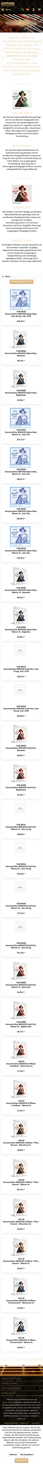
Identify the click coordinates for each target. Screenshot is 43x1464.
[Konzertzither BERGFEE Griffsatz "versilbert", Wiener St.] (20, 1089)
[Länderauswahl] (28, 9)
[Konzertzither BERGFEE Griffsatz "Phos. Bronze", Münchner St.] (20, 1128)
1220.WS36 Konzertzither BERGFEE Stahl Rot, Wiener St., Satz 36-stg (21, 905)
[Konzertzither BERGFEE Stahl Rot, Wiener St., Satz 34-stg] (20, 852)
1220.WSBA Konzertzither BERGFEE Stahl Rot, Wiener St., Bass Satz (21, 984)
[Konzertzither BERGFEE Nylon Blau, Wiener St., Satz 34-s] (20, 457)
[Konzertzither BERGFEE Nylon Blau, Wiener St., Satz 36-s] (20, 497)
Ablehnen (13, 1454)
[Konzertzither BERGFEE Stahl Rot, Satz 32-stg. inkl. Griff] (20, 655)
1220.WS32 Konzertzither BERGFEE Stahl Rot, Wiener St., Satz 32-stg (21, 827)
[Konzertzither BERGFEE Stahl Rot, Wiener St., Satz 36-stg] (20, 891)
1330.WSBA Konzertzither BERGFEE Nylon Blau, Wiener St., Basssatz (21, 590)
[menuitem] (6, 9)
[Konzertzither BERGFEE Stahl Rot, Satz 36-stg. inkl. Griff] (20, 694)
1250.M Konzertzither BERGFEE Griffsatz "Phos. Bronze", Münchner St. (21, 1142)
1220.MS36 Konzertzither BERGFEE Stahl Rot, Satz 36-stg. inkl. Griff (21, 708)
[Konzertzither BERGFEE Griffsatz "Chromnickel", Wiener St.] (20, 1326)
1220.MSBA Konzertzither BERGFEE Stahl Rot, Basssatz (21, 748)
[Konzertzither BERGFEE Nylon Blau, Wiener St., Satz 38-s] (20, 536)
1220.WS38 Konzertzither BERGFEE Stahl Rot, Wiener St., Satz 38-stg (21, 945)
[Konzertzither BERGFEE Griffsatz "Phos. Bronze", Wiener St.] (20, 1168)
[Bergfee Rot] (22, 195)
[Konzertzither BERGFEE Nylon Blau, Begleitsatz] (20, 378)
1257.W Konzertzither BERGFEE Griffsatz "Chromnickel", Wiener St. (21, 1340)
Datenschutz (25, 1423)
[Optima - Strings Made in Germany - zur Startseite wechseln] (7, 4)
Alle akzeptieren (26, 1454)
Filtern (7, 276)
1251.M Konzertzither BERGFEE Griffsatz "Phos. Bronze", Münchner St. (21, 1221)
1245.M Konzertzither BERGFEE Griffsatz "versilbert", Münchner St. (21, 1063)
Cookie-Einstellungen (11, 1423)
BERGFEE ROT (22, 207)
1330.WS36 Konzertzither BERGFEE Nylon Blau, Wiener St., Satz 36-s (21, 511)
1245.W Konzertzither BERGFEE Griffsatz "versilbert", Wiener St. (21, 1103)
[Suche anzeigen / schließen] (22, 9)
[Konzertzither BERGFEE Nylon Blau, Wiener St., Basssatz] (20, 576)
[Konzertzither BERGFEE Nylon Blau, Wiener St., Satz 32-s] (20, 418)
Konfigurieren (21, 1460)
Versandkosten (8, 1402)
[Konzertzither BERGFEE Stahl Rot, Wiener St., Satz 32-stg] (20, 812)
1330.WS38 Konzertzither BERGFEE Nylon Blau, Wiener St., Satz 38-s (21, 550)
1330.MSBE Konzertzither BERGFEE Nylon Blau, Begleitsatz (21, 392)
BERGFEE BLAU (22, 146)
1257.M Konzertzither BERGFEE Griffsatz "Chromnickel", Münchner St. (21, 1300)
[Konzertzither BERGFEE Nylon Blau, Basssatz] (20, 339)
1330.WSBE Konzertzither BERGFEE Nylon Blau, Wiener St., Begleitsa (21, 629)
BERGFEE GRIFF (22, 240)
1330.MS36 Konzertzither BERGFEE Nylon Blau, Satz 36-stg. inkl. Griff (21, 313)
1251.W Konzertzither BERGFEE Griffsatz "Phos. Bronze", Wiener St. (21, 1261)
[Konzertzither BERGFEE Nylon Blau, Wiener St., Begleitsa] (20, 615)
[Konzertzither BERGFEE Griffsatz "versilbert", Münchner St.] (20, 1049)
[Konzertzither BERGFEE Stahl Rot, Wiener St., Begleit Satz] (20, 1010)
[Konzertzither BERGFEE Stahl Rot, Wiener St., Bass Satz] (20, 970)
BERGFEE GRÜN (22, 113)
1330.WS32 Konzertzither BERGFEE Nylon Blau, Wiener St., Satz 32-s (21, 432)
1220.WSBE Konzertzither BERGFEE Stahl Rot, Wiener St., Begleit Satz (21, 1024)
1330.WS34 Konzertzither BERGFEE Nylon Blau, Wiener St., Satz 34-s (21, 471)
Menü (8, 9)
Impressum (35, 1423)
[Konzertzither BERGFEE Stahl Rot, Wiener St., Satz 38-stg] (20, 931)
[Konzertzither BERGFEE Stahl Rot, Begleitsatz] (20, 773)
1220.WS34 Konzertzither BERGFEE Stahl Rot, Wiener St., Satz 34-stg (21, 866)
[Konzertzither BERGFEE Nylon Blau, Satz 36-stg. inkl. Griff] (20, 299)
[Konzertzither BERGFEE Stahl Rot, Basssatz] (20, 734)
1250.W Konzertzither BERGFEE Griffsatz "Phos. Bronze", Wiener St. (21, 1182)
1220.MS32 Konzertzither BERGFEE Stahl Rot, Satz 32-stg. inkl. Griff (21, 669)
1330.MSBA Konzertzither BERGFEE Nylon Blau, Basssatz (21, 353)
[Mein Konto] (33, 9)
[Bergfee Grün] (22, 100)
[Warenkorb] (39, 9)
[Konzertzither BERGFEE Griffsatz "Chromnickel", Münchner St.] (20, 1286)
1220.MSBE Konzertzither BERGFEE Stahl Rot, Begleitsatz (21, 787)
